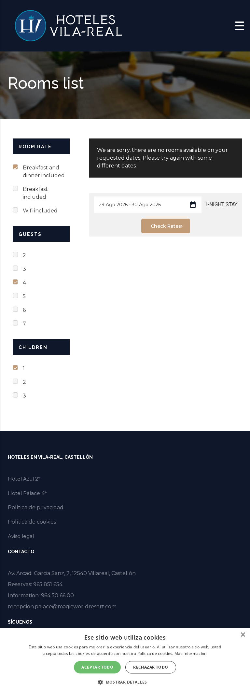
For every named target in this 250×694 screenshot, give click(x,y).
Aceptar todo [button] (97, 667)
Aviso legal (21, 536)
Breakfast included (35, 193)
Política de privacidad (35, 507)
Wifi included (40, 211)
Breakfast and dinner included (44, 172)
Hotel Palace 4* (27, 493)
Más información (190, 653)
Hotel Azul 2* (24, 479)
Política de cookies (32, 522)
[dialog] (125, 661)
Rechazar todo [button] (150, 667)
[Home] (68, 25)
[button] (125, 682)
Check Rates (166, 226)
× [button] (242, 634)
